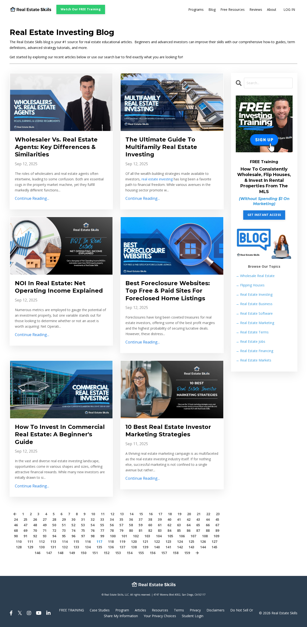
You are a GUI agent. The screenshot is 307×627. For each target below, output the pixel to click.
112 (42, 541)
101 (124, 536)
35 (121, 519)
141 (168, 547)
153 (118, 552)
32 (92, 519)
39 (160, 519)
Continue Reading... (32, 198)
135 (99, 547)
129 (30, 547)
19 (179, 514)
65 (198, 525)
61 (160, 525)
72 (54, 530)
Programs (196, 9)
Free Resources (232, 9)
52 (73, 525)
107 (193, 536)
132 (65, 547)
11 (103, 514)
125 (191, 541)
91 (25, 536)
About (271, 9)
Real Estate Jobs (250, 341)
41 (179, 519)
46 (16, 525)
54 (92, 525)
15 (141, 514)
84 (169, 530)
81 (140, 530)
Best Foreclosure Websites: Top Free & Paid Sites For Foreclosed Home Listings (167, 291)
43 (198, 519)
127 (214, 541)
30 (73, 519)
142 (180, 547)
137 (122, 547)
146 (37, 552)
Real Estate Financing (254, 351)
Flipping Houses (250, 285)
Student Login (192, 616)
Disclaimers (215, 610)
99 (102, 536)
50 (54, 525)
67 (217, 525)
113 (53, 541)
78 (112, 530)
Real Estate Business (254, 304)
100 (113, 536)
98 (92, 536)
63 (179, 525)
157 (164, 552)
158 (175, 552)
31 (83, 519)
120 (134, 541)
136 (111, 547)
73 (64, 530)
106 (182, 536)
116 (88, 541)
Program (122, 610)
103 (147, 536)
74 (73, 530)
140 (157, 547)
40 (169, 519)
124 (180, 541)
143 (191, 547)
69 (25, 530)
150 (83, 552)
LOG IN (289, 9)
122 (157, 541)
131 (53, 547)
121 (145, 541)
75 (83, 530)
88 (208, 530)
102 (136, 536)
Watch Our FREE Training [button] (81, 9)
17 (160, 514)
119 (122, 541)
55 (102, 525)
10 (93, 514)
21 (199, 514)
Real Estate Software (254, 313)
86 (188, 530)
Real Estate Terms (252, 332)
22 (208, 514)
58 (131, 525)
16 (151, 514)
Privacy (195, 610)
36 (131, 519)
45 (217, 519)
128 (19, 547)
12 (112, 514)
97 (83, 536)
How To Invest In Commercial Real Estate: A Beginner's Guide (60, 434)
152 (106, 552)
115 (76, 541)
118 (111, 541)
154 (129, 552)
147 (49, 552)
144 (203, 547)
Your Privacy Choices (160, 616)
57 (121, 525)
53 (83, 525)
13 (122, 514)
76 (92, 530)
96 (73, 536)
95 (64, 536)
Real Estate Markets (253, 360)
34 (112, 519)
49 (45, 525)
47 (25, 525)
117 (99, 541)
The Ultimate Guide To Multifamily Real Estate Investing (161, 147)
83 (160, 530)
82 (150, 530)
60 (150, 525)
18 (170, 514)
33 (102, 519)
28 (54, 519)
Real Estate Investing (254, 294)
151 (95, 552)
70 (35, 530)
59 (140, 525)
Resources (160, 610)
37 (140, 519)
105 (170, 536)
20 (189, 514)
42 (188, 519)
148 (60, 552)
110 (19, 541)
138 (134, 547)
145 (214, 547)
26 (35, 519)
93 (45, 536)
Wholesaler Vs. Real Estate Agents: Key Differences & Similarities (56, 147)
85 (179, 530)
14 (131, 514)
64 (188, 525)
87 (198, 530)
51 (64, 525)
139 (145, 547)
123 (168, 541)
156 (152, 552)
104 (159, 536)
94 (54, 536)
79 (121, 530)
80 (131, 530)
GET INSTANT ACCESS (264, 215)
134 (88, 547)
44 (208, 519)
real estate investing (157, 179)
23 (218, 514)
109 (216, 536)
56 (112, 525)
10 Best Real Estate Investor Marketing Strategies (168, 430)
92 (35, 536)
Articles (140, 610)
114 (65, 541)
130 (42, 547)
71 (45, 530)
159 (187, 552)
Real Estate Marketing (255, 322)
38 (150, 519)
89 (217, 530)
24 (16, 519)
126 (203, 541)
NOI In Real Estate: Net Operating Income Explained (59, 287)
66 (208, 525)
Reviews (255, 9)
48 (35, 525)
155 (141, 552)
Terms (179, 610)
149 (72, 552)
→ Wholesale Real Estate (255, 275)
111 (30, 541)
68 (16, 530)
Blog (212, 9)
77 (102, 530)
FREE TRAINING (71, 610)
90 (16, 536)
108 (205, 536)
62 (169, 525)
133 (76, 547)
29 (64, 519)
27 (45, 519)
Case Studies (100, 610)
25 (25, 519)
